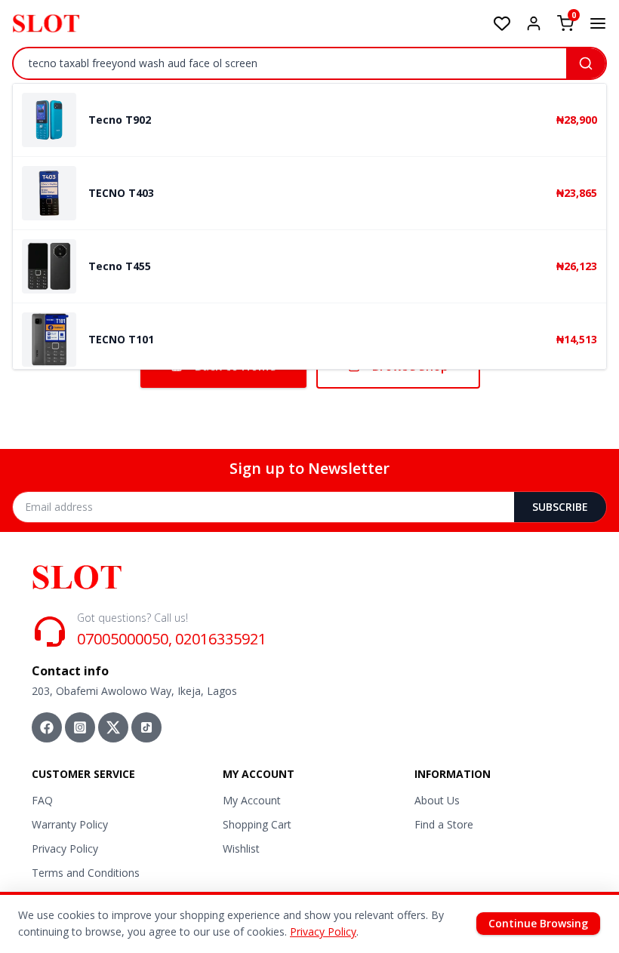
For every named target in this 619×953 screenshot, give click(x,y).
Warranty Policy (70, 824)
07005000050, (124, 639)
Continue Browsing (538, 923)
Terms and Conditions (86, 872)
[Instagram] (80, 727)
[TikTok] (146, 727)
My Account (252, 800)
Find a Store (443, 824)
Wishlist (241, 848)
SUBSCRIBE (560, 507)
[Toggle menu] (598, 23)
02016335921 (220, 639)
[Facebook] (47, 727)
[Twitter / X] (113, 727)
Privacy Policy (65, 848)
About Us (437, 800)
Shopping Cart (257, 824)
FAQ (42, 800)
